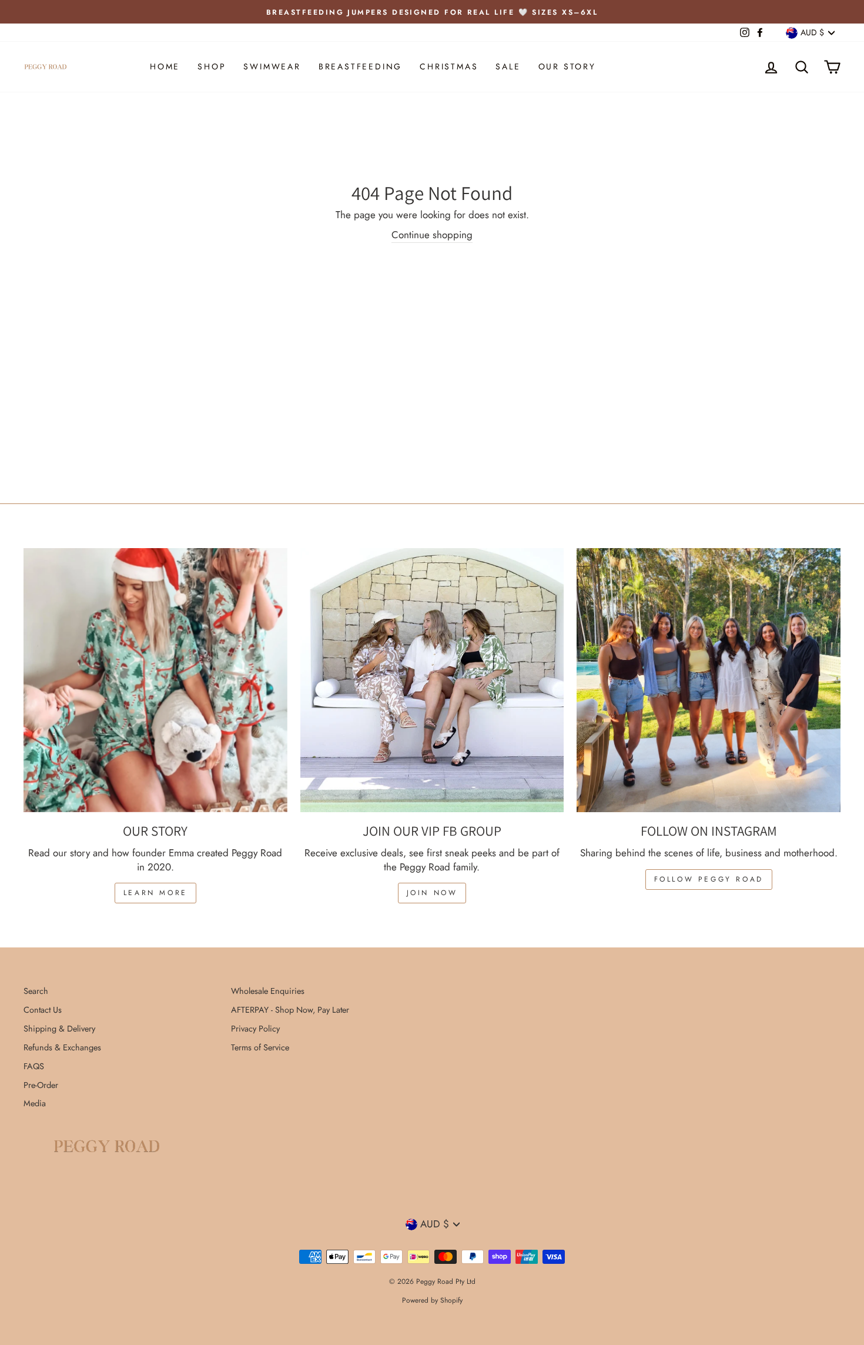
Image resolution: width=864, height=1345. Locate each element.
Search (36, 991)
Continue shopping (432, 235)
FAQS (34, 1066)
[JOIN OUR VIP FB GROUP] (432, 680)
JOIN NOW (432, 892)
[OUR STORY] (155, 680)
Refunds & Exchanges (62, 1047)
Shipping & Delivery (59, 1028)
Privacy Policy (255, 1028)
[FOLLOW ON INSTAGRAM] (708, 680)
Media (35, 1103)
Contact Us (43, 1010)
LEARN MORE (155, 892)
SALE (507, 66)
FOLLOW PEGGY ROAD (708, 879)
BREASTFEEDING (360, 66)
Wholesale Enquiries (267, 991)
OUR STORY (567, 66)
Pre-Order (41, 1085)
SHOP (211, 66)
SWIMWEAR (271, 66)
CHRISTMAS (449, 66)
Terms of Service (260, 1047)
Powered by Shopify (432, 1300)
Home (165, 66)
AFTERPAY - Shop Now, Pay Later (290, 1010)
